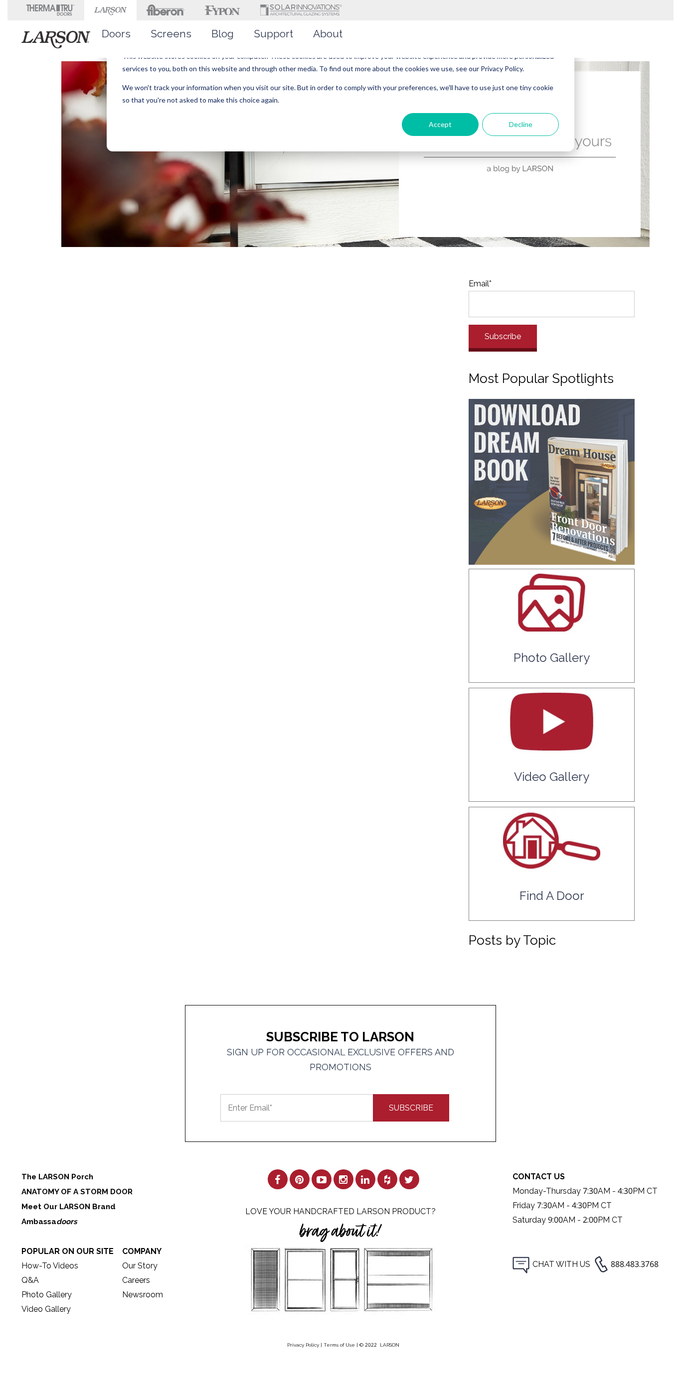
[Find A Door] (551, 867)
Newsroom (142, 1294)
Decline (520, 124)
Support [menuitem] (273, 33)
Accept (440, 124)
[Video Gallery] (551, 747)
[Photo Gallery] (551, 628)
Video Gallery (46, 1309)
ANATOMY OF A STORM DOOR (77, 1191)
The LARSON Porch (57, 1176)
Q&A (30, 1280)
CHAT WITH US (561, 1264)
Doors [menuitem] (116, 33)
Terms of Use (339, 1345)
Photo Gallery (46, 1294)
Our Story (140, 1265)
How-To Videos (49, 1265)
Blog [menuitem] (222, 33)
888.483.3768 (635, 1264)
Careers (136, 1280)
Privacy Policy (303, 1345)
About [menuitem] (327, 33)
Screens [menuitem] (171, 33)
